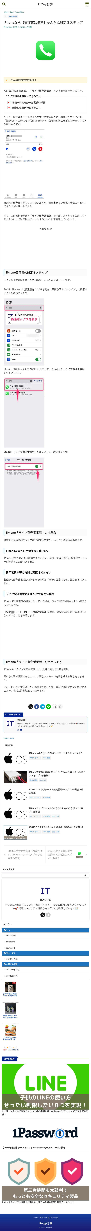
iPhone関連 (10, 738)
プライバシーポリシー (40, 1217)
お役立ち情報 (12, 964)
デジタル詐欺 (12, 958)
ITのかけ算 (45, 4)
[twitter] (30, 706)
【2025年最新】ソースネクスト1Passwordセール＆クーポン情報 (33, 1147)
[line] (48, 706)
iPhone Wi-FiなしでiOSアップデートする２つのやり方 (55, 753)
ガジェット (11, 948)
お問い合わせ (54, 1217)
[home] (21, 730)
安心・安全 (11, 953)
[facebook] (36, 706)
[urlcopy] (60, 706)
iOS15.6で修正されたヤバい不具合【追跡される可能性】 (56, 827)
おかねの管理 (12, 976)
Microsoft (10, 942)
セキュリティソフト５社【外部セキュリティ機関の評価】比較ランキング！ (38, 1202)
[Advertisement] (45, 250)
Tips (8, 930)
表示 (49, 229)
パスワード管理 (12, 969)
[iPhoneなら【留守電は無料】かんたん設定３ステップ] (42, 706)
